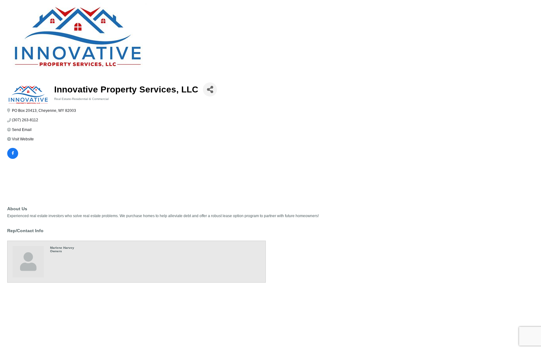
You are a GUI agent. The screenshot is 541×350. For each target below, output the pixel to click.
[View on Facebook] (12, 157)
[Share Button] (210, 89)
